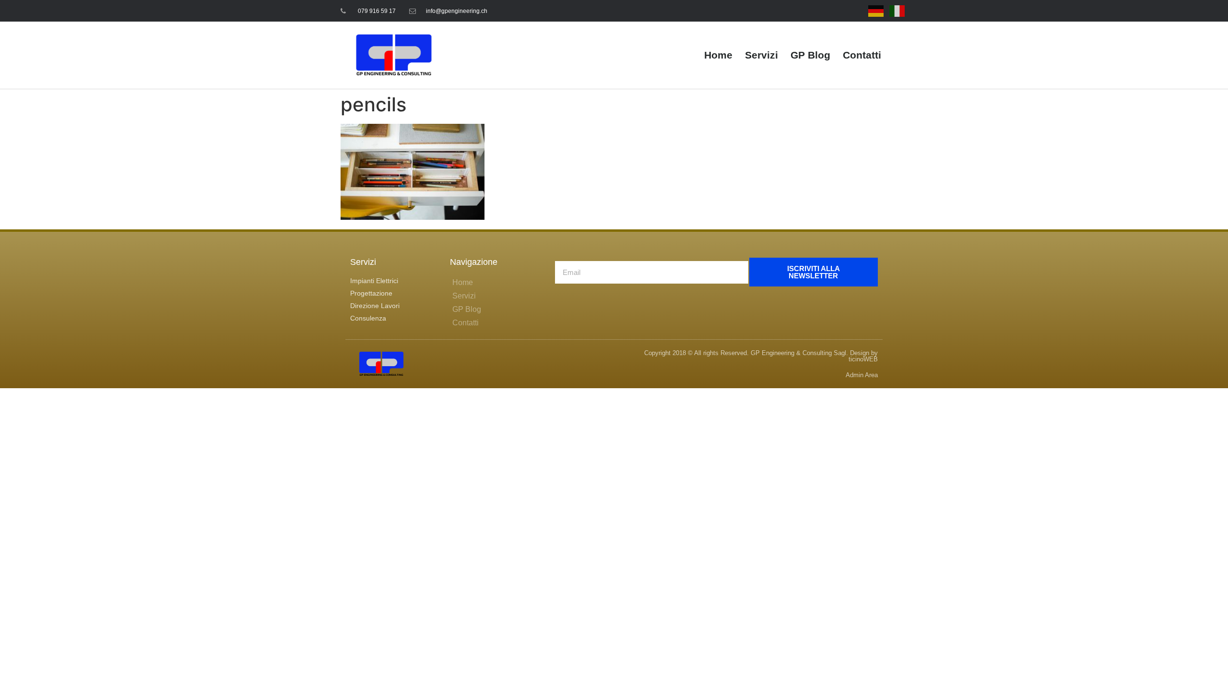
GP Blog (810, 54)
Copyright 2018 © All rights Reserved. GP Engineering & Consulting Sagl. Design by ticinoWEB (761, 356)
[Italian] (897, 10)
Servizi (761, 54)
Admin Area (862, 375)
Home (718, 54)
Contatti (862, 54)
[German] (876, 10)
